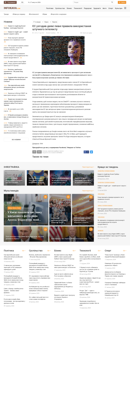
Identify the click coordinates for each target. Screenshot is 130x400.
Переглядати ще (87, 167)
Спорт (110, 8)
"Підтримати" (11, 2)
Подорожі (88, 8)
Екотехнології (34, 14)
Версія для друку (87, 33)
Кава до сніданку (19, 14)
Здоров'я (97, 8)
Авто (104, 8)
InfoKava (12, 8)
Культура (118, 8)
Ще (23, 250)
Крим (45, 14)
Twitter (78, 147)
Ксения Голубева (50, 33)
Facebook (62, 147)
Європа (54, 22)
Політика (49, 8)
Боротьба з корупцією (59, 14)
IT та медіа (37, 22)
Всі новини (16, 139)
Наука (46, 22)
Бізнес (69, 8)
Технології (78, 8)
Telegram (70, 147)
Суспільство (60, 8)
